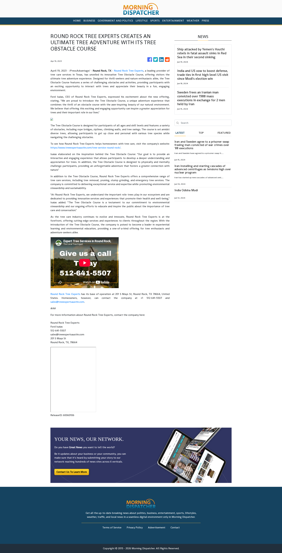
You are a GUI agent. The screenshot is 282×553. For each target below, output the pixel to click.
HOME (77, 20)
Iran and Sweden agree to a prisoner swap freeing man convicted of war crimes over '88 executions (201, 145)
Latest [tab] (180, 133)
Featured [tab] (224, 133)
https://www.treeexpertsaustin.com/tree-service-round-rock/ (85, 147)
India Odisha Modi (186, 190)
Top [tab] (201, 133)
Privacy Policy (135, 527)
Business (89, 20)
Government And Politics (115, 20)
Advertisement (156, 527)
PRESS (205, 20)
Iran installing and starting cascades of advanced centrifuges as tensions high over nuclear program (202, 169)
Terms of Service (111, 527)
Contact (175, 527)
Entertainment (173, 20)
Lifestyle (142, 20)
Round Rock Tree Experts (128, 70)
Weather (193, 20)
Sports (155, 20)
